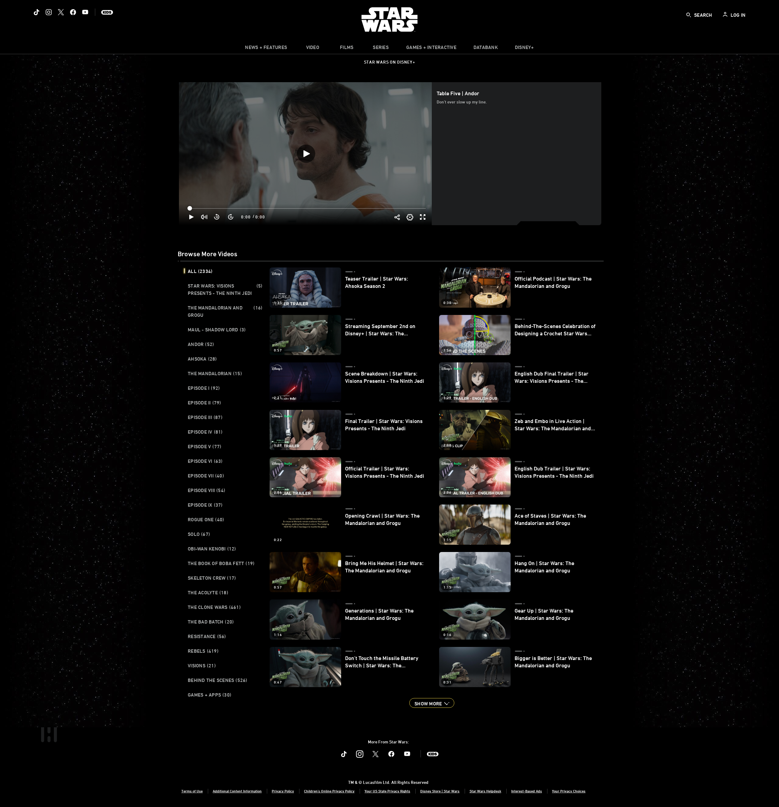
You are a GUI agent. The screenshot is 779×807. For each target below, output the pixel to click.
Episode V (204, 446)
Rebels (203, 651)
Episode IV (205, 432)
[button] (217, 217)
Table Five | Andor (458, 93)
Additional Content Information (237, 791)
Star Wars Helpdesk (485, 791)
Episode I (204, 388)
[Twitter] (61, 12)
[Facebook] (73, 12)
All (200, 271)
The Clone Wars (214, 607)
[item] (265, 48)
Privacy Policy (283, 791)
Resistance (207, 636)
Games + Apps (209, 694)
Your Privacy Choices (568, 791)
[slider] (307, 208)
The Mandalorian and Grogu (225, 311)
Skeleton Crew (212, 578)
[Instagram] (49, 12)
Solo (199, 534)
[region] (306, 153)
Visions (202, 665)
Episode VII (206, 475)
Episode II (204, 402)
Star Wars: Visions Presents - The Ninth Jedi (225, 289)
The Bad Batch (211, 621)
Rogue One (206, 519)
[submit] (689, 15)
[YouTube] (85, 12)
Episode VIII (206, 490)
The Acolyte (208, 592)
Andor (201, 344)
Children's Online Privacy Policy (329, 791)
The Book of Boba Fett (221, 563)
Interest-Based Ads (526, 791)
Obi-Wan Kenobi (212, 548)
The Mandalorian (215, 373)
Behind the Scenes (217, 680)
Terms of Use (192, 791)
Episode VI (205, 461)
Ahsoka (202, 359)
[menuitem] (312, 48)
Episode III (205, 417)
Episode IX (205, 505)
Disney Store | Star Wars (439, 791)
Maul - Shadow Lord (217, 329)
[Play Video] (306, 153)
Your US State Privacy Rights (387, 791)
